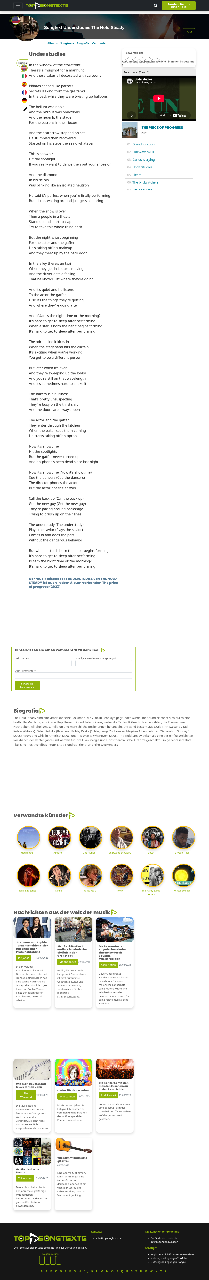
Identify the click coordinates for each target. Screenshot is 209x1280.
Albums (52, 43)
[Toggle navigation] (18, 5)
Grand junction (143, 144)
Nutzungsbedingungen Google (168, 1261)
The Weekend (26, 1095)
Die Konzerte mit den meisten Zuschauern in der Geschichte (114, 1086)
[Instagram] (53, 1260)
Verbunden (99, 43)
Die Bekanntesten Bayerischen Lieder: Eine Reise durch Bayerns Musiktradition (113, 953)
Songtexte (67, 43)
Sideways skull (143, 152)
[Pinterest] (47, 1260)
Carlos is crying (143, 159)
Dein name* (22, 658)
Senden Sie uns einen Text (179, 5)
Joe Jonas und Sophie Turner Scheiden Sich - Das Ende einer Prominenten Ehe (32, 947)
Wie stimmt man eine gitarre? (72, 1159)
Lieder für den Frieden (73, 1090)
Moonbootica (67, 962)
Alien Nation (108, 965)
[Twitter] (58, 1260)
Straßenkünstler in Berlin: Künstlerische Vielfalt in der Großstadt (72, 951)
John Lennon (67, 1096)
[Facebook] (42, 1260)
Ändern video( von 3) (136, 72)
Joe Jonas (23, 958)
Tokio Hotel (25, 1178)
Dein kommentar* (25, 670)
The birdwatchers (145, 182)
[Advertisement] (104, 613)
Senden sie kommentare (27, 685)
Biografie (83, 43)
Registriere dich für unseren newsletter (173, 1254)
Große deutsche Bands (27, 1170)
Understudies (142, 167)
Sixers (136, 175)
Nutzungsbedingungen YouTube (169, 1258)
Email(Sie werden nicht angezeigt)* (95, 658)
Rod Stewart (108, 1095)
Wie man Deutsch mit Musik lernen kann (31, 1085)
